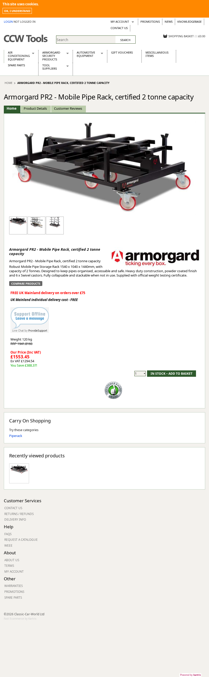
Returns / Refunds (19, 514)
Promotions (150, 21)
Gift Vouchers (122, 52)
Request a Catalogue (21, 539)
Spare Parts (16, 65)
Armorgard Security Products (51, 56)
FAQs (7, 534)
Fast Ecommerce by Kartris (20, 618)
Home (8, 83)
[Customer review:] (113, 389)
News (169, 21)
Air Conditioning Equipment (19, 56)
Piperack (15, 435)
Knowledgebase (189, 21)
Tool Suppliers (49, 66)
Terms (9, 565)
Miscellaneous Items (157, 54)
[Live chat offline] (29, 317)
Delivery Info (15, 519)
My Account (120, 21)
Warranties (13, 586)
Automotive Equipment (86, 54)
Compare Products (25, 283)
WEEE (8, 545)
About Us (11, 560)
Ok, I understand (17, 11)
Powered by (190, 675)
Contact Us (119, 28)
